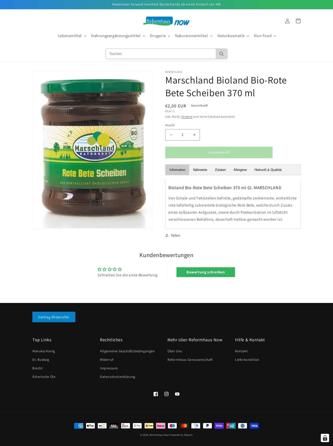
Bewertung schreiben (205, 272)
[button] (71, 35)
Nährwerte (200, 170)
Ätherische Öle (43, 376)
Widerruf (107, 359)
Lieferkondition (247, 359)
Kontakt (241, 351)
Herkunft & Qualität (268, 170)
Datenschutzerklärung (117, 376)
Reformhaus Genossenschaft (190, 359)
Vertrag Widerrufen (53, 317)
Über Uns (174, 351)
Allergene (240, 170)
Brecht (37, 368)
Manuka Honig (43, 351)
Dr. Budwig (40, 359)
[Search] (221, 54)
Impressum (109, 368)
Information (177, 170)
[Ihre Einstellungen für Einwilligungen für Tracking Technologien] (325, 438)
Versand (186, 116)
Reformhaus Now (159, 434)
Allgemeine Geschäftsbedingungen (127, 351)
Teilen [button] (175, 235)
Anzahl (170, 125)
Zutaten (220, 170)
